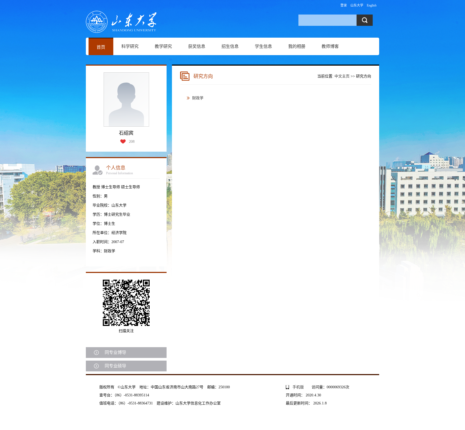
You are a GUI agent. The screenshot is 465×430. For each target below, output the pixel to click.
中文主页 (342, 76)
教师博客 (330, 46)
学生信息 (263, 46)
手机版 (298, 387)
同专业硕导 (115, 366)
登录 (343, 5)
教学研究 (163, 46)
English (371, 5)
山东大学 (356, 5)
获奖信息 (196, 46)
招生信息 (230, 46)
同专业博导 (115, 352)
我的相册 (296, 46)
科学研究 (130, 46)
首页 (101, 47)
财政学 (197, 98)
